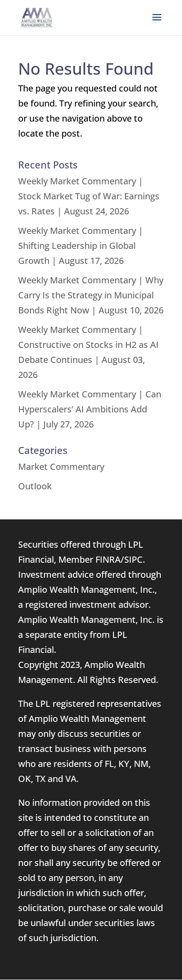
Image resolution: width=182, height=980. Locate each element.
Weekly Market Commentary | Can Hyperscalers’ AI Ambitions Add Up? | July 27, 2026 (89, 409)
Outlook (35, 486)
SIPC (133, 559)
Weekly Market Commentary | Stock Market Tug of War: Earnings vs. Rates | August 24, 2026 (88, 196)
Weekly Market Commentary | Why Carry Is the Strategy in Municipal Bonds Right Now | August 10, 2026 (90, 295)
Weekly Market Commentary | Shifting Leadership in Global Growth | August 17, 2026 (80, 246)
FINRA (108, 559)
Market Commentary (61, 467)
